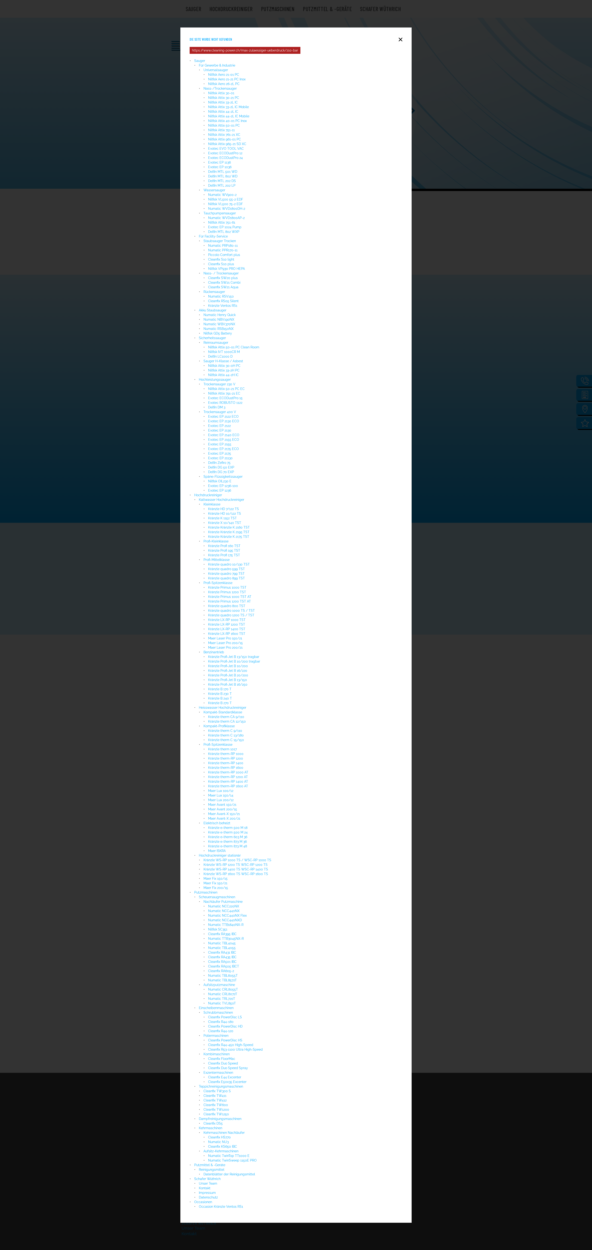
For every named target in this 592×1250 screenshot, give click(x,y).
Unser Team (208, 1183)
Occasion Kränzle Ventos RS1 (221, 1206)
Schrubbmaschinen (218, 1012)
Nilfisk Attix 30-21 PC (223, 98)
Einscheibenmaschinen (216, 1008)
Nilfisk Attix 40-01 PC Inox (227, 121)
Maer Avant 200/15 (222, 809)
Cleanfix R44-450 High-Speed (230, 1045)
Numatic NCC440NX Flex (227, 915)
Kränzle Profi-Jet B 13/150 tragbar (233, 657)
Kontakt (204, 1188)
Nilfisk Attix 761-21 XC (224, 135)
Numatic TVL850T (222, 1003)
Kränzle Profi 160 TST (224, 546)
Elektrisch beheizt (217, 823)
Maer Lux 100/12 (220, 791)
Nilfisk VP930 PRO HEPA (226, 269)
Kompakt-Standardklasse (223, 712)
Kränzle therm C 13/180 (226, 735)
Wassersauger (214, 190)
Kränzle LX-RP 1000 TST (227, 620)
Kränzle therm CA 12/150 (227, 721)
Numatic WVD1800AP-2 (226, 218)
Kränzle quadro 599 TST (226, 569)
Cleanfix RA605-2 (221, 971)
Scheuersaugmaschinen (217, 897)
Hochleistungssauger (215, 379)
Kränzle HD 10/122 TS (224, 513)
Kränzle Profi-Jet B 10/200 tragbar (234, 661)
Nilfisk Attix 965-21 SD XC (227, 144)
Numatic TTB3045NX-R (226, 938)
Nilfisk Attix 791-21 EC (224, 393)
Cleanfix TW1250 (216, 1114)
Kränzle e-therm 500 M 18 (227, 828)
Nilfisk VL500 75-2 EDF (225, 204)
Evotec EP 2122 (219, 426)
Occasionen (203, 1202)
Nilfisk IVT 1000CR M (224, 352)
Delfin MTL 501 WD (222, 171)
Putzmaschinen (205, 892)
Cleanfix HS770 (219, 1137)
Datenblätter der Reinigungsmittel (229, 1174)
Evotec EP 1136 (219, 162)
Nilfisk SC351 (217, 929)
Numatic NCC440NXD (225, 920)
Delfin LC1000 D (220, 356)
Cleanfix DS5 (213, 1123)
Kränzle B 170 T (219, 689)
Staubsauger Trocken (220, 241)
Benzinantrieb (214, 652)
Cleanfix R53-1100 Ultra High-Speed (235, 1049)
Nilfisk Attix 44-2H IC (223, 375)
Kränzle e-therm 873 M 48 (227, 846)
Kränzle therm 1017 (222, 749)
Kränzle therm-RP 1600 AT (228, 786)
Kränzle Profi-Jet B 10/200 (228, 666)
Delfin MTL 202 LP (221, 185)
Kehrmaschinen (210, 1128)
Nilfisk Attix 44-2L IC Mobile (228, 116)
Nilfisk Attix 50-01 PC (224, 125)
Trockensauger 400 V (220, 412)
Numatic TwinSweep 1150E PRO (232, 1160)
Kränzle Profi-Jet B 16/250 (227, 684)
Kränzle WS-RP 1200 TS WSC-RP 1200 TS (236, 865)
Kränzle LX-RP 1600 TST (226, 634)
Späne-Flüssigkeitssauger (223, 476)
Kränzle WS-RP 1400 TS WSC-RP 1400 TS (236, 869)
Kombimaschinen (217, 1054)
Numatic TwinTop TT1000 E (229, 1156)
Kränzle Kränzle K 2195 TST (229, 532)
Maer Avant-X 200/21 (224, 818)
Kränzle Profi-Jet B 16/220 (227, 670)
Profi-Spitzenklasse (218, 583)
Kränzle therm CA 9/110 (226, 717)
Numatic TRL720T (221, 999)
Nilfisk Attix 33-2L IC (223, 102)
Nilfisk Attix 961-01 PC (224, 139)
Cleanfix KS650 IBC (222, 1146)
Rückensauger (214, 292)
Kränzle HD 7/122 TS (223, 509)
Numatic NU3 (218, 1142)
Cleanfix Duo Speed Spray (228, 1068)
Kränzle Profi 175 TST (224, 555)
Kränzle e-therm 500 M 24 (228, 832)
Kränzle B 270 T (220, 703)
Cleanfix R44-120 (220, 1031)
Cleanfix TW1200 (216, 1109)
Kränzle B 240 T (220, 698)
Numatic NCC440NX (224, 911)
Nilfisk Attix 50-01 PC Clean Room (233, 347)
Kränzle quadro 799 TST (226, 573)
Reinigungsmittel (211, 1169)
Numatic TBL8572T (222, 980)
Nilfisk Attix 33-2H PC (224, 370)
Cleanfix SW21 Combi (224, 282)
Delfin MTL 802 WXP (223, 232)
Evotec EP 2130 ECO (223, 421)
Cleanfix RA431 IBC (222, 952)
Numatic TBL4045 (222, 943)
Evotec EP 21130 (220, 458)
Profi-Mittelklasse (217, 560)
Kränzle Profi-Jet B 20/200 (228, 675)
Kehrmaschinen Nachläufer (224, 1132)
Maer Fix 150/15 (216, 878)
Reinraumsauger (216, 342)
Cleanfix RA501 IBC (222, 962)
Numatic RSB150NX (219, 329)
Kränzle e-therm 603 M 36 (227, 837)
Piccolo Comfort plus (224, 255)
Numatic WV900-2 (222, 195)
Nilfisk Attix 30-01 (221, 93)
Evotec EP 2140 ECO (223, 435)
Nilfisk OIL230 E (219, 481)
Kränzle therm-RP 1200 (225, 758)
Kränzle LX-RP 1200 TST (226, 624)
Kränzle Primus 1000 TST (227, 587)
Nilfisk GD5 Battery (218, 333)
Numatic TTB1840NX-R (226, 925)
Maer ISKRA (217, 851)
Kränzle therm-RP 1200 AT (228, 777)
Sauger (199, 61)
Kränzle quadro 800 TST (226, 606)
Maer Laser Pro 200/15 (225, 643)
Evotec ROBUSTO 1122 (225, 403)
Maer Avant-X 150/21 (224, 814)
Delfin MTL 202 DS (222, 181)
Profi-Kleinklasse (216, 541)
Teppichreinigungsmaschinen (221, 1086)
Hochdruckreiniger (208, 495)
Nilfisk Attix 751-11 (221, 130)
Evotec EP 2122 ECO (223, 416)
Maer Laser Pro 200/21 (225, 647)
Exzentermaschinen (218, 1072)
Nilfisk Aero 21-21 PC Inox (227, 79)
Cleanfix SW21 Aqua (223, 287)
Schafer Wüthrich (207, 1179)
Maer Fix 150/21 (215, 883)
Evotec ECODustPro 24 (225, 158)
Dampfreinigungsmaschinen (220, 1119)
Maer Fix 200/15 (216, 888)
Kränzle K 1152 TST (222, 518)
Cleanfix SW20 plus (223, 278)
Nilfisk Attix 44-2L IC (223, 111)
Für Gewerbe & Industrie (217, 65)
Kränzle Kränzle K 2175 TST (228, 536)
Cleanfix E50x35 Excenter (227, 1082)
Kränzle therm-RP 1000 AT (228, 772)
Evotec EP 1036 (219, 167)
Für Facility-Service (213, 236)
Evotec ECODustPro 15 (225, 398)
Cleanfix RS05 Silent (223, 301)
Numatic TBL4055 (222, 948)
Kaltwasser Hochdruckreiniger (221, 500)
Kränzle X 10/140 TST (224, 523)
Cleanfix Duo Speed (223, 1063)
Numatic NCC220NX (223, 906)
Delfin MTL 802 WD (222, 176)
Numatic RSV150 (221, 296)
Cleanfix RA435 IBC (222, 957)
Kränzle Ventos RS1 (222, 305)
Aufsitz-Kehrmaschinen (221, 1151)
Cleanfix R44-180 (221, 1022)
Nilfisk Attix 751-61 (221, 222)
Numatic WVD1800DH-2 (226, 208)
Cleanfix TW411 (215, 1096)
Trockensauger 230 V (219, 384)
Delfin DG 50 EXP (221, 467)
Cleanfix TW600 (216, 1105)
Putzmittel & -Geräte (209, 1165)
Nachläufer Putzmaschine (223, 901)
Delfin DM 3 (216, 407)
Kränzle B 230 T (220, 694)
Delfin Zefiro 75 (219, 463)
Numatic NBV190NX (219, 319)
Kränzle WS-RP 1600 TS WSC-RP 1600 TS (236, 874)
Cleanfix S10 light (221, 259)
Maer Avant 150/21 (222, 804)
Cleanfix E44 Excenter (225, 1077)
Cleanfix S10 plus (221, 264)
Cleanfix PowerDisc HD (225, 1026)
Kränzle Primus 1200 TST (227, 592)
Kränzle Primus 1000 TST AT (229, 597)
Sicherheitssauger (212, 338)
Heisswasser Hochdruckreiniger (222, 707)
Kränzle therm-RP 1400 (225, 763)
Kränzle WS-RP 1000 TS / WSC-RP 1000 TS (237, 860)
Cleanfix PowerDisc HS (225, 1040)
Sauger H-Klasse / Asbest (223, 361)
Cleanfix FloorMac (221, 1059)
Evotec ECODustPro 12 (225, 153)
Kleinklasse (212, 504)
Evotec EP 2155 (219, 444)
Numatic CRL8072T (222, 994)
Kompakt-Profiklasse (219, 726)
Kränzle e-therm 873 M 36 (227, 841)
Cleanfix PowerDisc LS (225, 1017)
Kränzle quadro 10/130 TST (229, 564)
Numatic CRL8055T (223, 989)
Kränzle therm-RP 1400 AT (228, 781)
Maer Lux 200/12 (221, 800)
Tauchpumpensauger (220, 213)
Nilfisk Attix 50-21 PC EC (226, 389)
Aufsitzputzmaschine (219, 985)
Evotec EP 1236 (219, 490)
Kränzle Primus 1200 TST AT (229, 601)
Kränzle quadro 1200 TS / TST (231, 615)
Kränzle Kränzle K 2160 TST (229, 527)
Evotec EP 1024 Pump (224, 227)
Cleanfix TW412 (215, 1100)
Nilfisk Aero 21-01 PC (223, 74)
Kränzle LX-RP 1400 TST (226, 629)
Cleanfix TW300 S (217, 1091)
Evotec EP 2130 (219, 430)
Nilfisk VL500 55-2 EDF (225, 199)
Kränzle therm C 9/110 (225, 731)
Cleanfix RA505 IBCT (223, 966)
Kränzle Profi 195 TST (224, 550)
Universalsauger (216, 70)
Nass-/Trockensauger (220, 88)
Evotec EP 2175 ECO (223, 449)
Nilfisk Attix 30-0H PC (224, 366)
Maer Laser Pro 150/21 (225, 638)
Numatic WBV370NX (219, 324)
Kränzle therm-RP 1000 (226, 754)
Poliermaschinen (216, 1035)
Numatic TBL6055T (223, 975)
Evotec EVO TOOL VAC (226, 148)
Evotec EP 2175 (219, 453)
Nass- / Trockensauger (221, 273)
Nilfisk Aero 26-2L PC (224, 84)
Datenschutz (208, 1197)
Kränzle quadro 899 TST (226, 578)
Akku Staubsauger (212, 310)
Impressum (207, 1193)
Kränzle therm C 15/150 (226, 740)
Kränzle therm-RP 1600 (225, 767)
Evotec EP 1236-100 (223, 486)
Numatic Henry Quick (220, 315)
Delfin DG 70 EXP (221, 472)
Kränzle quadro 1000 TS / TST (231, 610)
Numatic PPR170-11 (222, 250)
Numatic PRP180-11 (223, 245)
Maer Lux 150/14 (220, 795)
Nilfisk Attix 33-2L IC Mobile (228, 107)
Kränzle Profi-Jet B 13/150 (227, 680)
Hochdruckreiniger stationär (220, 855)
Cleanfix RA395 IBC (222, 934)
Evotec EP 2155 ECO (223, 439)
